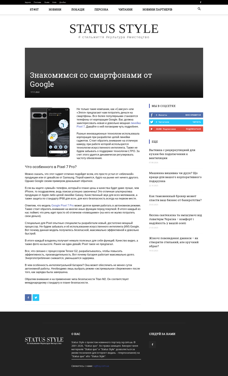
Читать (197, 122)
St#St (34, 9)
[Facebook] (200, 2)
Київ (54, 2)
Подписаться (193, 129)
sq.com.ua (126, 342)
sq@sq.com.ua (101, 365)
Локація (77, 9)
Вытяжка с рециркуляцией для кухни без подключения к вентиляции (172, 154)
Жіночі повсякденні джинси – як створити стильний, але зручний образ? (174, 242)
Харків (28, 2)
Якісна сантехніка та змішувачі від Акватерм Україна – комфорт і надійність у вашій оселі (175, 219)
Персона (101, 9)
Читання (125, 9)
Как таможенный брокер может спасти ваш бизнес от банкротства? (175, 198)
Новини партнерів (157, 9)
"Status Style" (107, 349)
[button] (199, 9)
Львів (46, 2)
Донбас (62, 2)
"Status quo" (91, 349)
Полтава (37, 2)
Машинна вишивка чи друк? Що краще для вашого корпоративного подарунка (175, 177)
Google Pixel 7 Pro (62, 205)
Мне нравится (193, 115)
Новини (55, 9)
